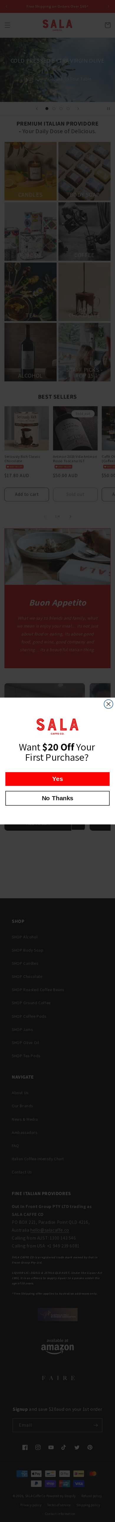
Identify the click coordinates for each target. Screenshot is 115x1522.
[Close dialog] (108, 704)
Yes (57, 778)
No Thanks (57, 798)
